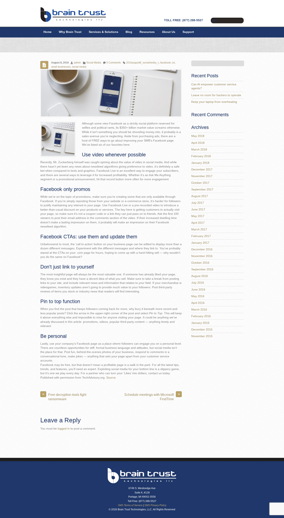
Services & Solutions (103, 32)
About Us (168, 32)
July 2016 (197, 282)
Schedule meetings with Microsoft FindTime (152, 396)
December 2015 (201, 329)
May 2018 (197, 136)
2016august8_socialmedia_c (142, 62)
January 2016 (200, 322)
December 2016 (201, 249)
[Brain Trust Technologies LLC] (73, 20)
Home (47, 32)
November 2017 (201, 176)
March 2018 (199, 149)
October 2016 (200, 262)
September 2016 (202, 269)
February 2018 (201, 156)
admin (77, 62)
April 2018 (198, 142)
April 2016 (198, 302)
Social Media (93, 62)
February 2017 (201, 236)
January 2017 (200, 242)
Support (188, 32)
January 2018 (200, 162)
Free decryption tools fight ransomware (64, 396)
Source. (111, 377)
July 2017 (197, 202)
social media (79, 66)
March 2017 (199, 229)
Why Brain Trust (70, 32)
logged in (64, 428)
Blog (129, 32)
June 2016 (198, 289)
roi (173, 62)
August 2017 (199, 196)
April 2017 (198, 222)
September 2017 (202, 189)
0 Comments (113, 62)
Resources (147, 32)
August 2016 (199, 276)
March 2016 (199, 309)
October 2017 (200, 182)
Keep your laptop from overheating (214, 101)
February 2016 (201, 316)
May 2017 (197, 216)
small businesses (61, 66)
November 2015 (201, 336)
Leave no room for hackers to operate (216, 95)
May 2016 (197, 296)
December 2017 (201, 169)
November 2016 (201, 256)
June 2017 (198, 209)
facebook (165, 62)
